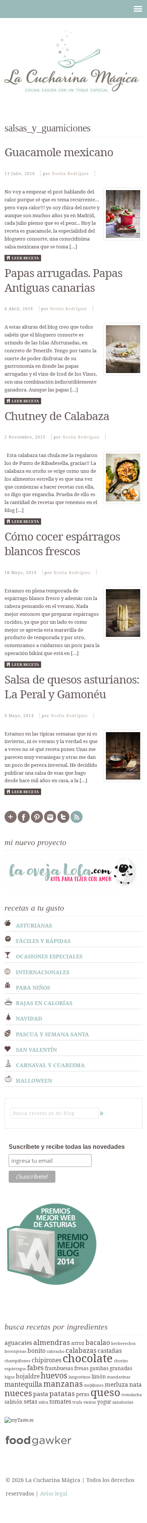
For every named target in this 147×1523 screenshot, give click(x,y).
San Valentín (36, 1049)
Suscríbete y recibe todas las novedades (67, 1147)
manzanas (63, 1383)
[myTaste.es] (19, 1420)
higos (10, 1377)
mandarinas (118, 1377)
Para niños (33, 987)
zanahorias (122, 1402)
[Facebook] (24, 821)
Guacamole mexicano (59, 152)
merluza (116, 1384)
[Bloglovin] (11, 821)
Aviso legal (53, 1493)
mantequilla (23, 1384)
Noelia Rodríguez (70, 173)
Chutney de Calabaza (57, 415)
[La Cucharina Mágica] (73, 95)
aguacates (18, 1343)
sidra (43, 1402)
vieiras (89, 1402)
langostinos (79, 1377)
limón (99, 1376)
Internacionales (42, 972)
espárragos (15, 1368)
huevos (54, 1375)
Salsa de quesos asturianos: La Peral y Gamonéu (72, 687)
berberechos (123, 1343)
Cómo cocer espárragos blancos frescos (62, 543)
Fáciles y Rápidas (43, 940)
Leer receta (25, 258)
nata (135, 1384)
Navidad (29, 1018)
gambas (99, 1368)
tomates (60, 1401)
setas (30, 1401)
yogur (104, 1401)
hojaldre (28, 1376)
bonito (37, 1350)
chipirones (46, 1360)
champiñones (18, 1360)
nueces (18, 1393)
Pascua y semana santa (52, 1034)
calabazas (81, 1350)
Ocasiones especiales (49, 956)
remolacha (131, 1394)
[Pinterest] (37, 821)
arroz (77, 1343)
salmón (14, 1401)
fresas (81, 1368)
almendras (51, 1342)
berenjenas (15, 1351)
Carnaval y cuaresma (50, 1065)
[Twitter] (63, 821)
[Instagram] (50, 821)
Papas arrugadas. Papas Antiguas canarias (63, 280)
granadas (121, 1368)
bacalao (98, 1342)
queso (105, 1392)
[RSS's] (76, 821)
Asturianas (34, 925)
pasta (40, 1394)
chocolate (88, 1358)
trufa (77, 1402)
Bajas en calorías (44, 1003)
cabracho (55, 1351)
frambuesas (59, 1368)
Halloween (34, 1080)
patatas (62, 1393)
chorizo (121, 1360)
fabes (35, 1367)
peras (82, 1394)
